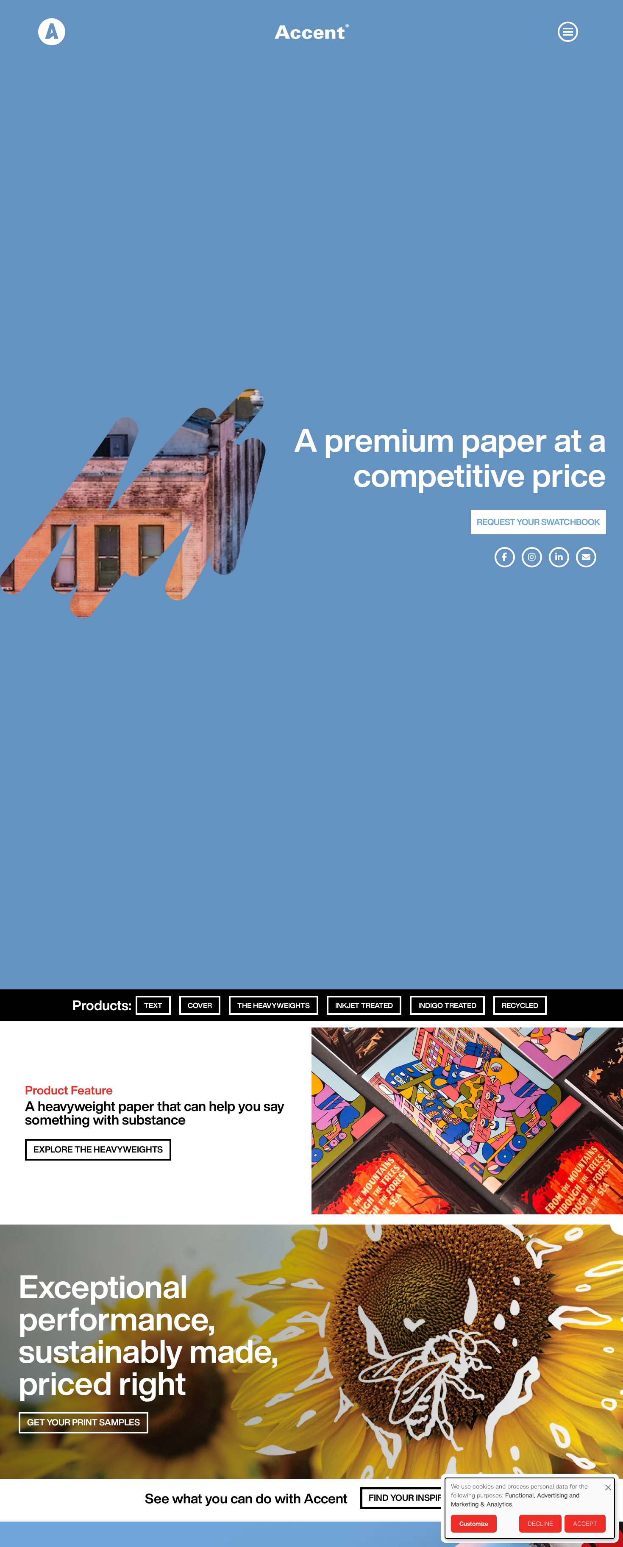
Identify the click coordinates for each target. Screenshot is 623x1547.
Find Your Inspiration (419, 1497)
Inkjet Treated (364, 1005)
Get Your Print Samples (83, 1422)
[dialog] (530, 1508)
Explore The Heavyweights (98, 1149)
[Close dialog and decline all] (608, 1483)
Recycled (520, 1005)
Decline (540, 1524)
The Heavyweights (273, 1005)
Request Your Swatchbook (538, 521)
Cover (200, 1005)
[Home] (51, 31)
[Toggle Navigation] (568, 31)
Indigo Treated (447, 1005)
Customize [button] (473, 1524)
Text (153, 1005)
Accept (585, 1524)
